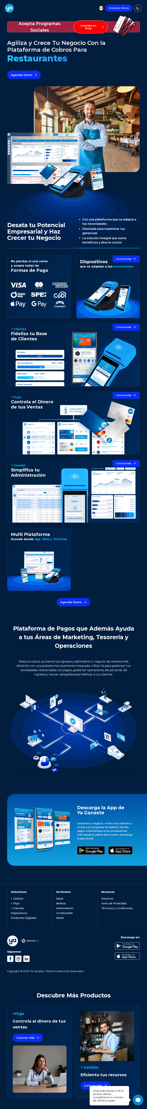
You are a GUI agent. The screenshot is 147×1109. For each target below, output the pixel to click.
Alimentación (64, 908)
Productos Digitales (24, 918)
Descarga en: (130, 937)
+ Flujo (15, 903)
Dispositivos (19, 913)
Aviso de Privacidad (113, 903)
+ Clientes (17, 908)
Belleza (61, 903)
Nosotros (107, 898)
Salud (59, 898)
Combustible (64, 913)
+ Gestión (17, 898)
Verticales (63, 892)
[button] (30, 941)
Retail (60, 918)
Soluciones (19, 892)
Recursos (108, 892)
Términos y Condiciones (117, 908)
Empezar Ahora (119, 8)
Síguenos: (14, 951)
